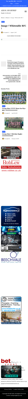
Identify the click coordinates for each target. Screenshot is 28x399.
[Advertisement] (14, 186)
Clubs (11, 3)
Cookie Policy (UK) (18, 389)
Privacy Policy (8, 389)
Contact (17, 3)
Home (3, 21)
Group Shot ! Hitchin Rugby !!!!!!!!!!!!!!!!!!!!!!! (12, 135)
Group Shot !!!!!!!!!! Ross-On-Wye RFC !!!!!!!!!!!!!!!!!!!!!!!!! (13, 109)
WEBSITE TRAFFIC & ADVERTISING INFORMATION (15, 6)
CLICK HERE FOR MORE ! (14, 36)
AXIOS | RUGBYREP (8, 10)
